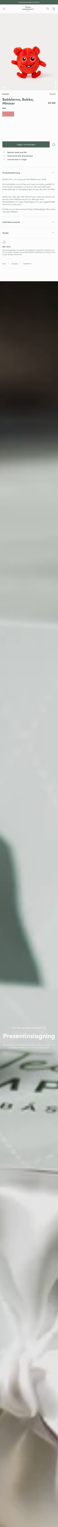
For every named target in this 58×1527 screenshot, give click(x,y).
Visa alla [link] (53, 94)
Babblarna (27, 264)
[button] (4, 9)
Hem (4, 264)
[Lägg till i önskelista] (53, 144)
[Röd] (8, 114)
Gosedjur (14, 264)
